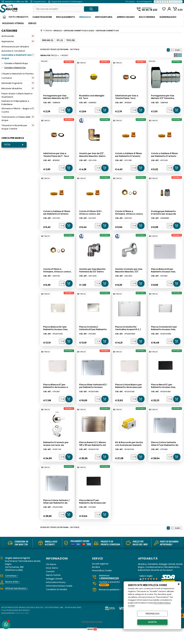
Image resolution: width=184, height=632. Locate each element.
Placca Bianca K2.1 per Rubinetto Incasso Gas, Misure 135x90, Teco (55, 329)
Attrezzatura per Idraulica (15, 46)
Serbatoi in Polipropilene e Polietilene (15, 102)
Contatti (50, 571)
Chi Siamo (51, 564)
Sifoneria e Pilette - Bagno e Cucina (16, 110)
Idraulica (85, 16)
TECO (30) (70, 40)
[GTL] (81, 120)
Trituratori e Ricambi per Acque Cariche (14, 127)
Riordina (96, 567)
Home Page (3, 17)
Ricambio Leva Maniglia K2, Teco (91, 97)
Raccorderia (147, 16)
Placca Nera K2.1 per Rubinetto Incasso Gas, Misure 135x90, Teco (163, 387)
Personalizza (152, 613)
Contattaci (11, 575)
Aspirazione (7, 41)
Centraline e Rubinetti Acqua (16, 63)
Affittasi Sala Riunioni (16, 588)
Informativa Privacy (56, 582)
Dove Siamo (52, 567)
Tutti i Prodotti (18, 16)
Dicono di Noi (12, 581)
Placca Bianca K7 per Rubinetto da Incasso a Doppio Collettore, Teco (56, 387)
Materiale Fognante (11, 83)
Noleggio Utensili (13, 23)
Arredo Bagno (126, 16)
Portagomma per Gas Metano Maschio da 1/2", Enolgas (56, 98)
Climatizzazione (42, 16)
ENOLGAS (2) (47, 40)
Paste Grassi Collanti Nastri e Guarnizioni (16, 95)
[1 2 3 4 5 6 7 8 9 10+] (62, 110)
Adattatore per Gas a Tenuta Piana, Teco (126, 97)
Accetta (152, 622)
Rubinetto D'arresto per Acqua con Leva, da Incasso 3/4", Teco (56, 445)
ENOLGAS (44, 61)
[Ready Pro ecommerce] (92, 629)
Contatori (6, 77)
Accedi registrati (100, 564)
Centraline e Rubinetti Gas (15, 67)
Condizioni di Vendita (56, 589)
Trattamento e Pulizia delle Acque (15, 118)
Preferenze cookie (92, 621)
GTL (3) (60, 40)
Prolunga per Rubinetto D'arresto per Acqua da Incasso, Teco (163, 214)
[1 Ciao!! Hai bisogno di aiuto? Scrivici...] (6, 625)
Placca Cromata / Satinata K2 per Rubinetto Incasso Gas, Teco (93, 329)
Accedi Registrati (144, 1)
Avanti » (178, 50)
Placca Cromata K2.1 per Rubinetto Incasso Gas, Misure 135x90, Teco (164, 329)
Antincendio (7, 36)
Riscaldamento (65, 16)
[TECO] (81, 62)
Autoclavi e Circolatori (13, 50)
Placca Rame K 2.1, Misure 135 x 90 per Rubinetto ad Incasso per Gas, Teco (92, 445)
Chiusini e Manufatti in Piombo (17, 73)
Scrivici (104, 585)
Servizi (32, 23)
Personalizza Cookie (102, 570)
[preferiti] (164, 9)
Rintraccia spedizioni (110, 589)
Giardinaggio (167, 16)
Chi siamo (130, 1)
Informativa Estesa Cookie (59, 585)
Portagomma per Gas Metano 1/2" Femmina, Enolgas (163, 98)
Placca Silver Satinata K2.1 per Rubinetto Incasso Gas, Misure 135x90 (93, 387)
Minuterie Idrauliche (11, 88)
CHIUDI (179, 584)
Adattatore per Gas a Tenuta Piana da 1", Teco (56, 154)
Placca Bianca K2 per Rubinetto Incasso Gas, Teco (163, 272)
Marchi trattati (53, 575)
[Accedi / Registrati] (169, 9)
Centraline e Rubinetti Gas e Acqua (17, 56)
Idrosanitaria (103, 16)
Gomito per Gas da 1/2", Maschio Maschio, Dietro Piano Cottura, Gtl (92, 156)
